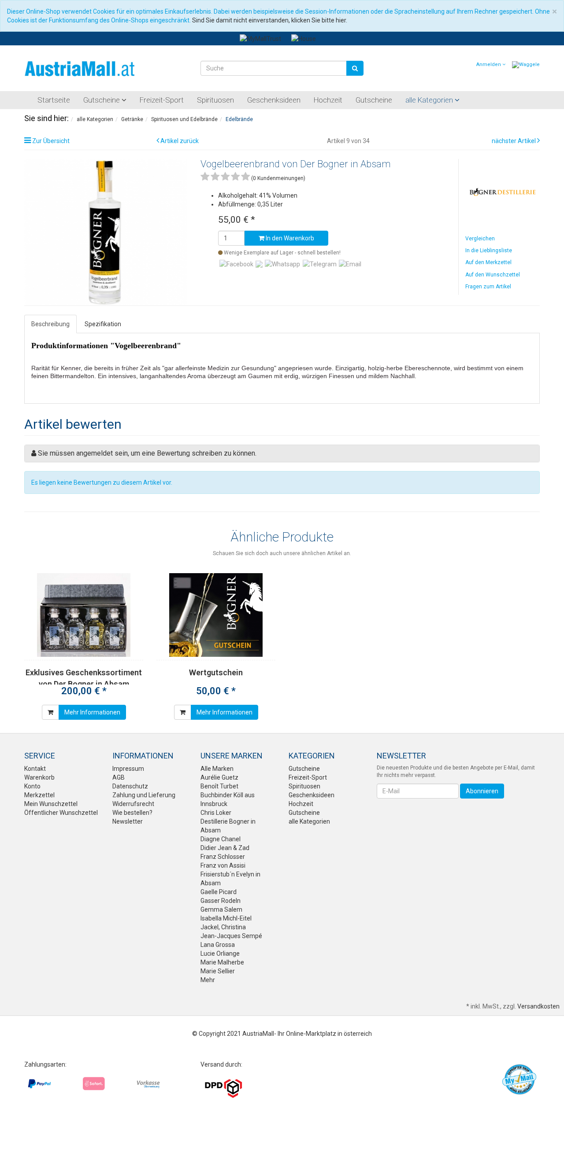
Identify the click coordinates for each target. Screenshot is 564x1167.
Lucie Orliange (220, 953)
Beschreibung (50, 324)
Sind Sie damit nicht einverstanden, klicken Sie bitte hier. (269, 20)
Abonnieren (482, 791)
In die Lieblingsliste (488, 250)
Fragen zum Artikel (488, 286)
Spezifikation (103, 324)
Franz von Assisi (222, 865)
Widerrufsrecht (133, 803)
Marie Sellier (217, 971)
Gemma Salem (221, 909)
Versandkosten (538, 1006)
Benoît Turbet (219, 786)
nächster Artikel (514, 140)
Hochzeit (328, 100)
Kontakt (35, 768)
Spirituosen (215, 100)
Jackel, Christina (223, 927)
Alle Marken (217, 768)
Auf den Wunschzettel (492, 275)
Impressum (128, 768)
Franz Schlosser (222, 856)
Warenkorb (39, 777)
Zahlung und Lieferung (143, 795)
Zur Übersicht (51, 140)
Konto (32, 786)
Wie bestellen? (132, 812)
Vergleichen (480, 239)
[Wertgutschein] (215, 615)
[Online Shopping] (79, 67)
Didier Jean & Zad (224, 847)
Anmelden (489, 64)
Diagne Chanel (220, 839)
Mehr (207, 979)
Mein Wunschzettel (51, 803)
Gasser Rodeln (220, 900)
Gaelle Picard (218, 891)
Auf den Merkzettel (488, 262)
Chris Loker (215, 812)
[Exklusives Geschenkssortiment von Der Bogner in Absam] (83, 615)
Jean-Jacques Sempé (231, 935)
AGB (118, 777)
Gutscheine (102, 100)
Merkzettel (39, 795)
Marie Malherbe (222, 962)
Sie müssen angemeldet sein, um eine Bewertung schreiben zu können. (147, 453)
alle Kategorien (430, 100)
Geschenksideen (274, 100)
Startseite (53, 100)
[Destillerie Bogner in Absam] (503, 191)
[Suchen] (355, 68)
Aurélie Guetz (219, 777)
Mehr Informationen (92, 712)
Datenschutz (130, 786)
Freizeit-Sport (162, 100)
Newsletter (127, 821)
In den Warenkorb (289, 238)
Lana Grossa (217, 944)
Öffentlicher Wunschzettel (61, 812)
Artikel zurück (179, 140)
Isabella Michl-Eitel (226, 918)
